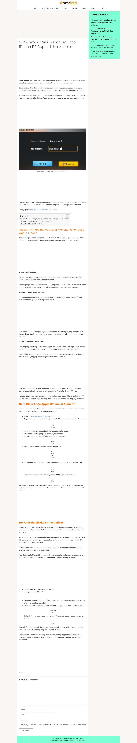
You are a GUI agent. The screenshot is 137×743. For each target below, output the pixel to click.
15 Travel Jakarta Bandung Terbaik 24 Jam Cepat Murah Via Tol (104, 39)
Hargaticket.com (67, 738)
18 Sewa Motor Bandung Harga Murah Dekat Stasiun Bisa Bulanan (103, 22)
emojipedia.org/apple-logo (43, 416)
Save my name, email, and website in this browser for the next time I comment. (53, 725)
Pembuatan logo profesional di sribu (42, 210)
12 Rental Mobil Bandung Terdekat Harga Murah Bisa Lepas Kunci (102, 30)
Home (35, 8)
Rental (75, 8)
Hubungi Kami (64, 740)
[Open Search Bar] (103, 8)
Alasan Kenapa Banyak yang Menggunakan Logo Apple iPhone (44, 219)
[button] (67, 216)
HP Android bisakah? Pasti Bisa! (32, 224)
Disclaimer (82, 740)
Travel (65, 8)
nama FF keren (25, 90)
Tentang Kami (55, 740)
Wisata (93, 8)
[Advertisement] (52, 24)
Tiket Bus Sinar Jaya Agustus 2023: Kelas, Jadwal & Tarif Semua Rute (103, 53)
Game (84, 8)
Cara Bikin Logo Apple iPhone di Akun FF (36, 221)
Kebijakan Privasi (73, 740)
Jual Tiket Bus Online (50, 8)
